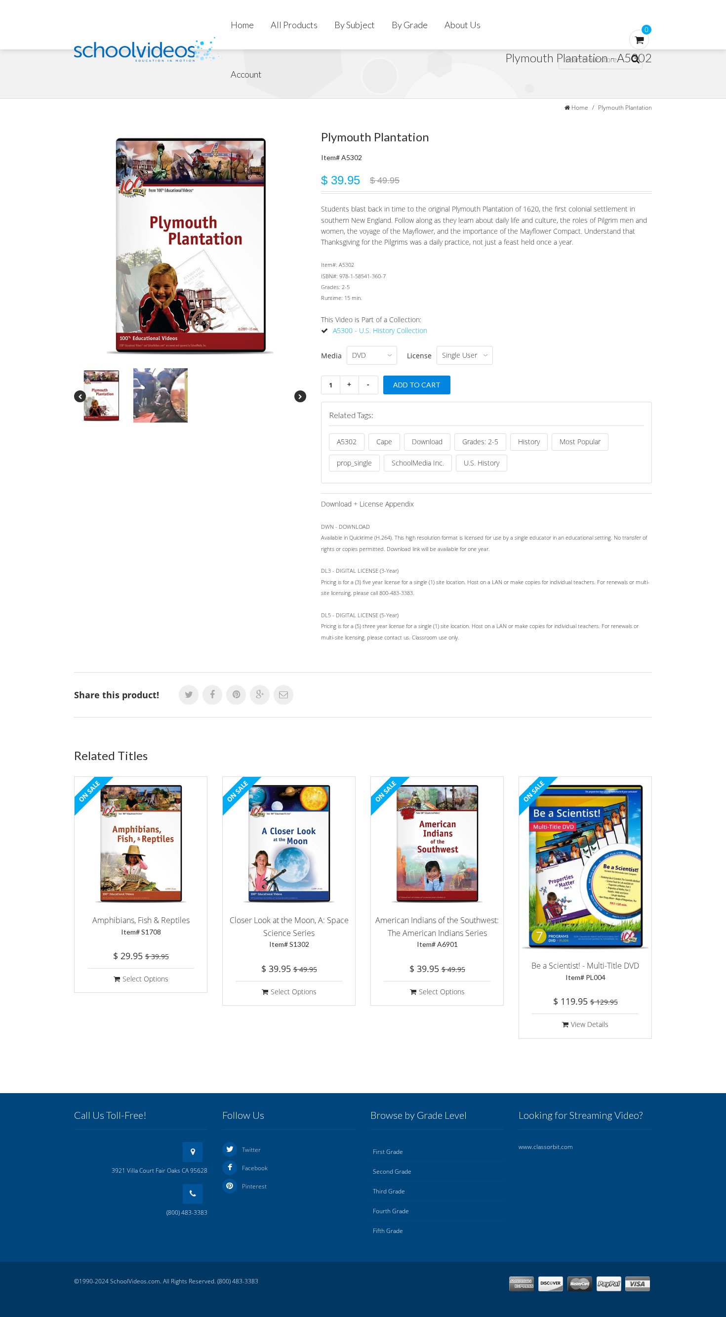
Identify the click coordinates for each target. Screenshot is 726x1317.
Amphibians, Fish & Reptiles (141, 925)
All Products (294, 24)
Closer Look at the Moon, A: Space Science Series (289, 931)
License (419, 355)
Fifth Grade (388, 1231)
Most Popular (580, 441)
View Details (589, 1024)
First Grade (388, 1151)
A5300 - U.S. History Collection (380, 330)
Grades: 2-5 (480, 441)
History (529, 441)
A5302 (347, 441)
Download (427, 441)
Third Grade (389, 1191)
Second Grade (392, 1171)
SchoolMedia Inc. (418, 462)
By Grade (410, 24)
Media (331, 355)
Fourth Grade (391, 1211)
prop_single (354, 462)
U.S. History (481, 462)
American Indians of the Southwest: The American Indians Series (437, 931)
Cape (384, 441)
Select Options (145, 978)
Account (246, 74)
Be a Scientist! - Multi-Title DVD (585, 970)
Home (242, 24)
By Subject (354, 24)
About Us (462, 24)
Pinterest (254, 1186)
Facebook (255, 1168)
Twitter (251, 1150)
